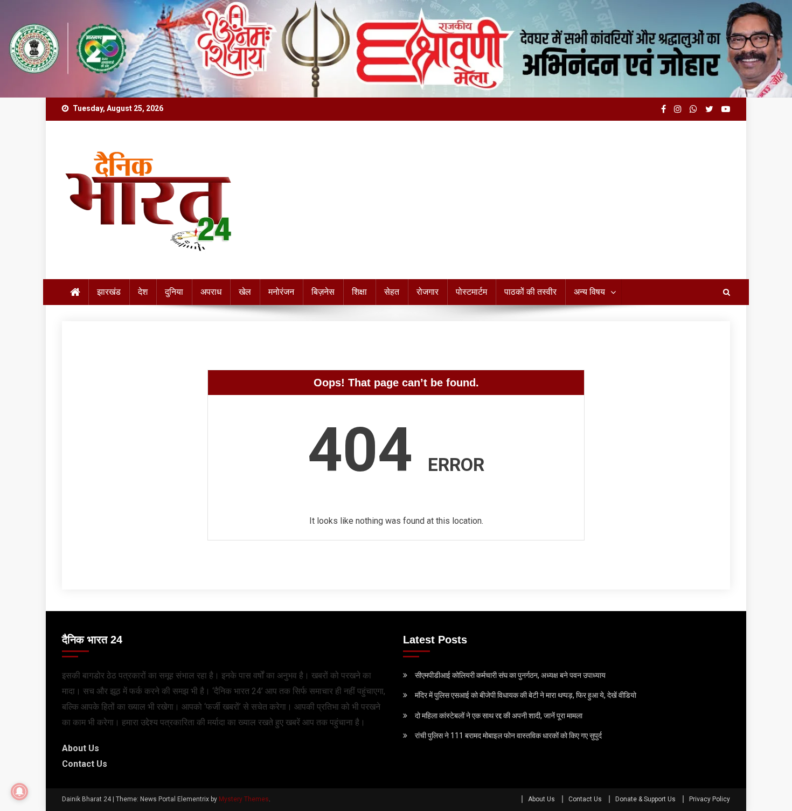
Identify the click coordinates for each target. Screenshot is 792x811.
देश (143, 292)
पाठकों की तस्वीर (530, 292)
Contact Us (84, 764)
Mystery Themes (244, 799)
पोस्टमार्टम (471, 292)
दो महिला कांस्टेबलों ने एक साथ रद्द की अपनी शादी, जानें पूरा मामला (498, 715)
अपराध (210, 292)
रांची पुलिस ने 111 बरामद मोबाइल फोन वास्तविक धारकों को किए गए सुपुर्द (508, 735)
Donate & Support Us (645, 799)
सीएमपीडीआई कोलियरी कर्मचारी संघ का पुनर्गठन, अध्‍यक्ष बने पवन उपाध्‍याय (510, 675)
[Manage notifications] (19, 791)
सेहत (391, 292)
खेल (245, 292)
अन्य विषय (589, 292)
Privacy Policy (709, 799)
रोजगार (427, 292)
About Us (80, 748)
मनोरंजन (281, 292)
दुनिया (174, 292)
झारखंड (109, 292)
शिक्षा (359, 292)
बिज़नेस (323, 292)
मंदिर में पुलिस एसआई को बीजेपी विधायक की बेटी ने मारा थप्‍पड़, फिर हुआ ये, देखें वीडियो (525, 695)
